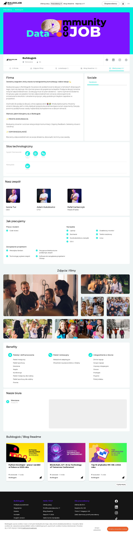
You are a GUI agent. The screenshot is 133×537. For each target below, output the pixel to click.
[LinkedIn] (116, 507)
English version (19, 518)
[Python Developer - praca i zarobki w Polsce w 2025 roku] (25, 452)
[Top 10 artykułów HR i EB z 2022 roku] (108, 452)
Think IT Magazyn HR (82, 511)
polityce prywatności (29, 528)
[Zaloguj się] (123, 4)
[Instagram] (122, 60)
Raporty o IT (80, 4)
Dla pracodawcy (110, 4)
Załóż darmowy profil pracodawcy (87, 514)
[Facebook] (109, 60)
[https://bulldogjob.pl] (126, 60)
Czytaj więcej (121, 484)
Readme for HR (80, 508)
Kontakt (17, 514)
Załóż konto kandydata (51, 518)
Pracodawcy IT (56, 4)
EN (129, 3)
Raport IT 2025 (48, 514)
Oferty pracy (45, 4)
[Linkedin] (115, 60)
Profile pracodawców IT (51, 508)
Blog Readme (68, 4)
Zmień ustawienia (97, 529)
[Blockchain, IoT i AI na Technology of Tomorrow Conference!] (66, 452)
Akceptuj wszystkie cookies (117, 529)
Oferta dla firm (80, 505)
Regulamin (18, 508)
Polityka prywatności (21, 505)
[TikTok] (116, 518)
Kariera (16, 511)
